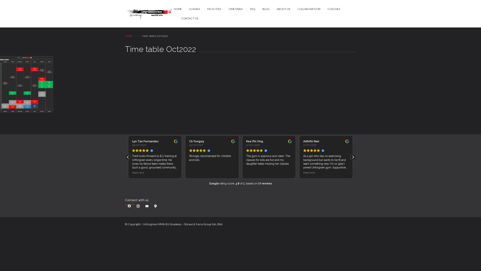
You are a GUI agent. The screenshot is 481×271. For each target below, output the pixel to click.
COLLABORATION (308, 9)
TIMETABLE (235, 9)
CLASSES (194, 9)
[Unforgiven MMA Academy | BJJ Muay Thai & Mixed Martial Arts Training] (149, 13)
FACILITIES (214, 9)
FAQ (252, 9)
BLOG (266, 9)
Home (129, 36)
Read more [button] (138, 172)
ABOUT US (283, 9)
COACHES (333, 9)
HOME (178, 9)
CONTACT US (189, 18)
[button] (353, 157)
